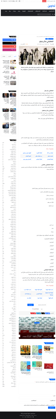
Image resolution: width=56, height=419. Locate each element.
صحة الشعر (14, 328)
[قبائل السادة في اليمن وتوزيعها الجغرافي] (13, 78)
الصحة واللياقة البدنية (12, 238)
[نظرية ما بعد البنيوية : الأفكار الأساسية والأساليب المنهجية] (13, 62)
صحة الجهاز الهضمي (12, 319)
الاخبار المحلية (13, 168)
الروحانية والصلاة (13, 207)
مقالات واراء (14, 377)
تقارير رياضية (13, 285)
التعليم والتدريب (13, 178)
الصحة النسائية (13, 215)
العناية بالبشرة (13, 248)
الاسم (54, 395)
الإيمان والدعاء (13, 164)
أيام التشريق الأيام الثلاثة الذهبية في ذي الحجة (6, 83)
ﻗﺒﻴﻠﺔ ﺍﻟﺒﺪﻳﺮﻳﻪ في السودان (49, 352)
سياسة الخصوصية (22, 415)
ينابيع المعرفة (13, 386)
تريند (6, 11)
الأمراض (14, 161)
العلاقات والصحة (13, 243)
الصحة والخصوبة (13, 224)
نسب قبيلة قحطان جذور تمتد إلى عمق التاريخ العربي (37, 368)
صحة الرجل (14, 326)
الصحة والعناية (13, 234)
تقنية (15, 290)
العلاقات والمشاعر (13, 244)
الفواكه (14, 255)
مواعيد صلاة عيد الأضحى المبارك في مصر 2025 (6, 67)
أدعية (15, 142)
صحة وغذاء (14, 357)
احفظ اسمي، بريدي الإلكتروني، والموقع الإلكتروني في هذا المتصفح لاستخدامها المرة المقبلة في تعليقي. (39, 405)
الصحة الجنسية (13, 212)
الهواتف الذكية (13, 265)
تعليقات (3, 56)
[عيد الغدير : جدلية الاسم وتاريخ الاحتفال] (13, 73)
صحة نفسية (14, 338)
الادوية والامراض (13, 169)
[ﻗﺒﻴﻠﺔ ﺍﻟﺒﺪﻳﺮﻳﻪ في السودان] (48, 348)
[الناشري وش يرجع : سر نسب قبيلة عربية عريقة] (25, 350)
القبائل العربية (45, 36)
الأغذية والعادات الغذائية (12, 159)
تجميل (15, 268)
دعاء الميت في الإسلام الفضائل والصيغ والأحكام (6, 131)
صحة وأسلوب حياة (13, 342)
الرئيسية (51, 36)
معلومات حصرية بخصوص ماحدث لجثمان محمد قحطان (33, 1)
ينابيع (15, 384)
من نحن (35, 415)
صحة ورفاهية (13, 350)
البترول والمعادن (13, 171)
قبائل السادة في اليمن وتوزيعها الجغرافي (6, 77)
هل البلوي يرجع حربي (50, 372)
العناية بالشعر (13, 251)
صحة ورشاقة (13, 347)
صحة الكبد (14, 333)
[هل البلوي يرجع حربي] (48, 366)
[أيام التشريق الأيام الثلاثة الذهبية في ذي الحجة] (13, 83)
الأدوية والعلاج (13, 152)
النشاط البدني (13, 263)
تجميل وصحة (13, 270)
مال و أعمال (44, 11)
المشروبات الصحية (13, 261)
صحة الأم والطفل (13, 314)
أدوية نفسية (14, 144)
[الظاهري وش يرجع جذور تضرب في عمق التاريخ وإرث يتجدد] (25, 366)
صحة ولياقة (14, 359)
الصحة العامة (13, 214)
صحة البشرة (14, 316)
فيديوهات (14, 367)
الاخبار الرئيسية (51, 11)
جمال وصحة (14, 299)
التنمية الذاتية (13, 185)
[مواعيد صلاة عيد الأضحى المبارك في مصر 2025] (13, 67)
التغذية (14, 180)
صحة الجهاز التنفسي (12, 318)
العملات (14, 246)
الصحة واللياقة (13, 236)
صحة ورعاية (14, 348)
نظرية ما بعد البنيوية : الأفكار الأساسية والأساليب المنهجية (6, 62)
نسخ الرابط (30, 304)
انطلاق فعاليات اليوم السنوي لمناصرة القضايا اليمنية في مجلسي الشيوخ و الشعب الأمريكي (13, 116)
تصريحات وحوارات (13, 273)
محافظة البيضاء (13, 372)
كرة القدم (14, 369)
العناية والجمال (30, 11)
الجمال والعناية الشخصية (12, 190)
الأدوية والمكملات (13, 156)
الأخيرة (9, 56)
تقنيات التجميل (13, 289)
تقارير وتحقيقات (13, 287)
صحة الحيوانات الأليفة (12, 323)
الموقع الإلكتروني (33, 400)
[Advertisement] (28, 25)
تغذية (15, 275)
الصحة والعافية (13, 229)
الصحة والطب (37, 11)
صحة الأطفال (13, 313)
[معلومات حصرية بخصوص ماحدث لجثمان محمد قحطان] (6, 95)
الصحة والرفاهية (13, 226)
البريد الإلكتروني (52, 400)
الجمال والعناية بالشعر (12, 193)
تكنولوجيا (24, 11)
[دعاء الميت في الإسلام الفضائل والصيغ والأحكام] (6, 125)
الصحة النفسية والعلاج (12, 219)
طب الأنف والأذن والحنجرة (11, 362)
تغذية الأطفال (13, 277)
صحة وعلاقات (13, 355)
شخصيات (14, 309)
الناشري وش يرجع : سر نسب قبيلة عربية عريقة (26, 356)
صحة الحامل (14, 321)
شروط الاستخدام (28, 415)
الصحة (15, 209)
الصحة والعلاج (13, 231)
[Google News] (35, 309)
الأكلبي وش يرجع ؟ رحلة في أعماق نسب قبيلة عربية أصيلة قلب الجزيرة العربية (37, 357)
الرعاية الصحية (13, 205)
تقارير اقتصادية (13, 284)
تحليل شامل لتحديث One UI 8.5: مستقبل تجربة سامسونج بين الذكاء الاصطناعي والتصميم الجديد (13, 130)
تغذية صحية (14, 280)
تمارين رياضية (13, 294)
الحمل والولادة (13, 198)
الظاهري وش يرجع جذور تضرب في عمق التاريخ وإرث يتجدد (25, 373)
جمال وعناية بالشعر (12, 301)
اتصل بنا (32, 415)
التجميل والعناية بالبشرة (12, 176)
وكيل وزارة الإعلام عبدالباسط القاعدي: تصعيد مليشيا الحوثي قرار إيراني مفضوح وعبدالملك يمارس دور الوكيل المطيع (13, 101)
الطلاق (14, 241)
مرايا (10, 11)
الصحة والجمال (13, 222)
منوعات (14, 11)
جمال (15, 297)
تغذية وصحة (14, 282)
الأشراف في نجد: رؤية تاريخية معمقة (37, 328)
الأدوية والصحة (13, 151)
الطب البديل (14, 239)
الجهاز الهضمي (13, 197)
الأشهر (15, 56)
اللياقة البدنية (13, 260)
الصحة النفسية (13, 217)
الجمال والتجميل (13, 188)
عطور (15, 364)
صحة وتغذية (14, 343)
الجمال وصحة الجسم (12, 195)
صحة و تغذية (13, 340)
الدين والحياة (14, 202)
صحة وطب (14, 352)
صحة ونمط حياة (13, 360)
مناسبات (14, 379)
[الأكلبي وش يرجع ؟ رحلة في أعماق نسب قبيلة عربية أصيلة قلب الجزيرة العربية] (37, 350)
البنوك (15, 173)
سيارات (14, 304)
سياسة (14, 306)
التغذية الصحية (13, 181)
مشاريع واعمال (13, 376)
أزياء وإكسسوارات (13, 149)
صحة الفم (14, 331)
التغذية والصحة (13, 183)
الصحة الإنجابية (13, 210)
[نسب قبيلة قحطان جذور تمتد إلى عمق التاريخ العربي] (37, 364)
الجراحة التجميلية (13, 186)
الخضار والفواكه (13, 200)
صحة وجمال (14, 345)
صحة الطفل (14, 330)
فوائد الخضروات (13, 365)
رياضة (19, 11)
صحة (15, 311)
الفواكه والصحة (13, 256)
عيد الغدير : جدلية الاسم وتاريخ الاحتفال (6, 72)
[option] (37, 328)
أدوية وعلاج (14, 147)
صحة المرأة (14, 335)
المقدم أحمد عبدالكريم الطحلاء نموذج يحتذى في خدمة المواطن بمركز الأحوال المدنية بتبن (6, 116)
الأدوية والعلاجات (13, 154)
